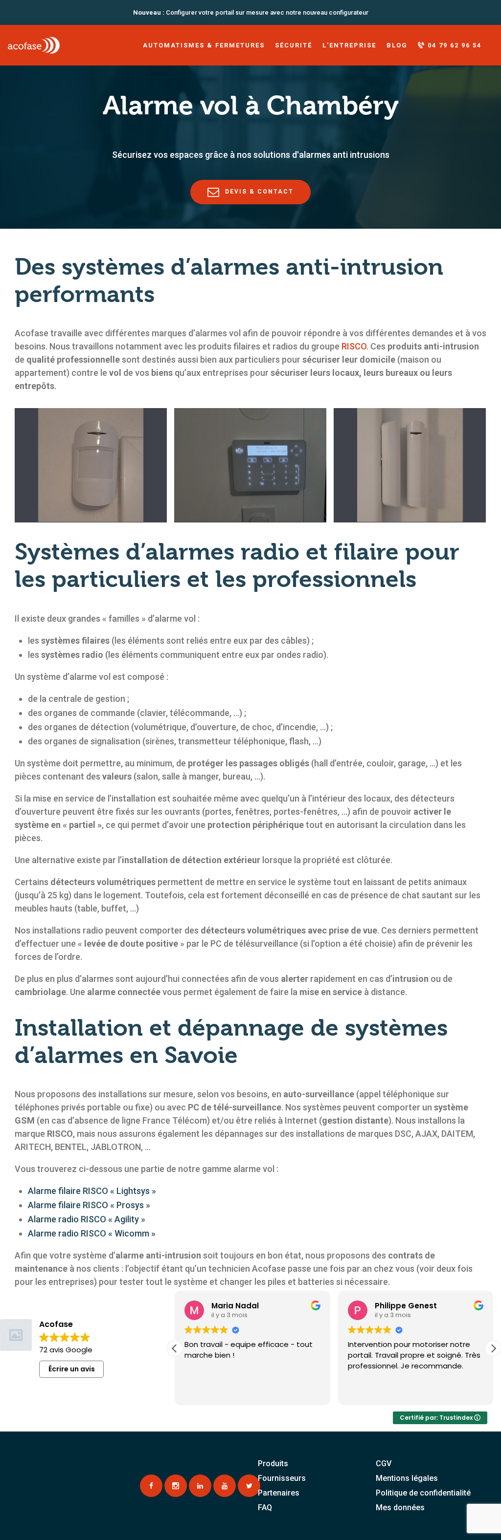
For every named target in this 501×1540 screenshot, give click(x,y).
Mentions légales (407, 1478)
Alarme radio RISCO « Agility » (86, 1219)
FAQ (265, 1507)
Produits (273, 1463)
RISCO (354, 346)
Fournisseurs (282, 1478)
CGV (383, 1463)
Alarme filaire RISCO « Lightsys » (92, 1191)
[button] (493, 1348)
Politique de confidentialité (423, 1492)
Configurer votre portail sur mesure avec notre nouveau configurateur (250, 12)
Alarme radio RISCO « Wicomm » (92, 1233)
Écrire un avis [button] (71, 1369)
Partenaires (278, 1492)
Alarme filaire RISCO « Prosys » (89, 1205)
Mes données (400, 1507)
